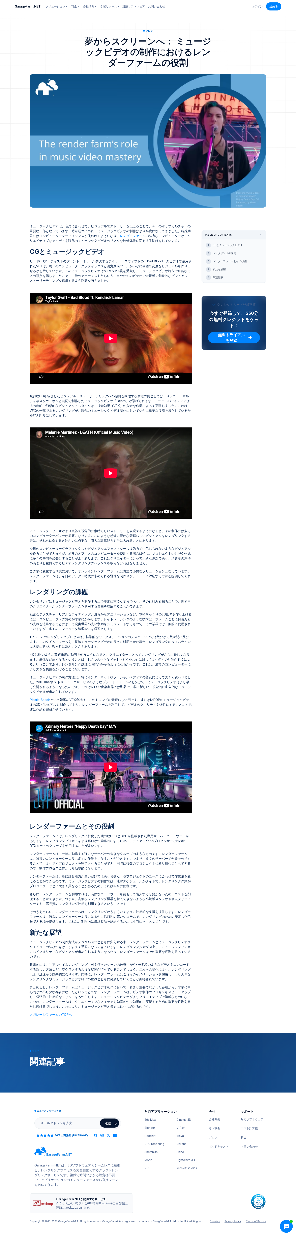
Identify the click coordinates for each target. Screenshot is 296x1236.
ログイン (257, 6)
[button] (56, 6)
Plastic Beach (40, 700)
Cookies (215, 1221)
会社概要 (214, 1119)
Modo (148, 1160)
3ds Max (150, 1119)
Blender (150, 1127)
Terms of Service (256, 1221)
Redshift (150, 1135)
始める (273, 6)
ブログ (213, 1137)
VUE (147, 1168)
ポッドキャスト (219, 1146)
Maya (180, 1135)
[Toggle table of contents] (261, 235)
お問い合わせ (156, 6)
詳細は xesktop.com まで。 (74, 1207)
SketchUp (151, 1152)
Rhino (180, 1152)
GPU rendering (154, 1144)
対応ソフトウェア (133, 6)
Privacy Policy (233, 1221)
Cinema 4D (184, 1119)
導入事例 (214, 1128)
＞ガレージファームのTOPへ (51, 1015)
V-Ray (181, 1127)
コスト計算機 (249, 1128)
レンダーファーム (133, 236)
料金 (243, 1137)
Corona (181, 1144)
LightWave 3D (186, 1160)
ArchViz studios (187, 1168)
